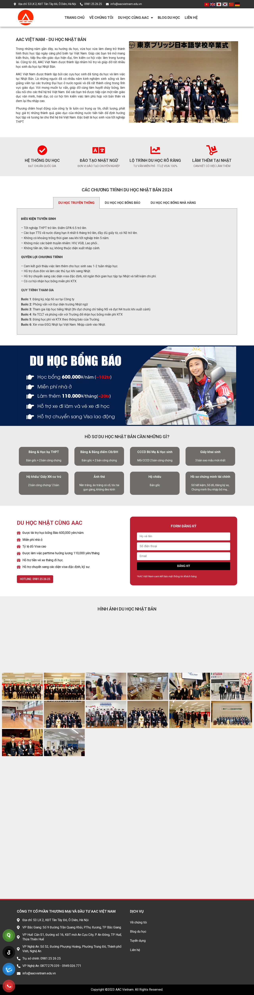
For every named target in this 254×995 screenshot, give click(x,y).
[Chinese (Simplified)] (231, 4)
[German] (237, 4)
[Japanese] (219, 4)
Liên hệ (191, 17)
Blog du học (169, 17)
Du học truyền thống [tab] (76, 203)
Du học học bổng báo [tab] (122, 203)
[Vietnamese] (206, 4)
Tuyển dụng (138, 941)
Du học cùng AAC (133, 17)
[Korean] (225, 4)
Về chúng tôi (101, 17)
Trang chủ (74, 17)
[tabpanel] (127, 272)
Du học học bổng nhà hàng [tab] (173, 203)
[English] (213, 4)
